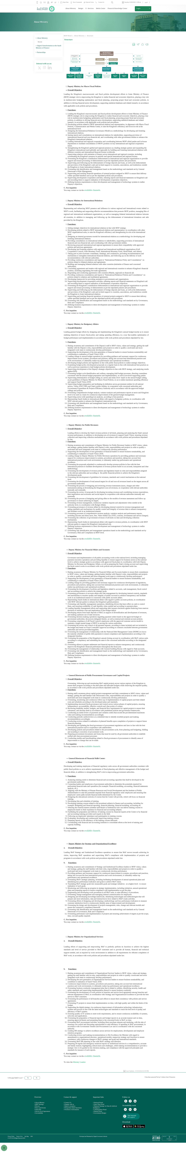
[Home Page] (46, 9)
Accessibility (39, 1113)
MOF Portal (68, 36)
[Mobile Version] (37, 2)
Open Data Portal (99, 1104)
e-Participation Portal (100, 1109)
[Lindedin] (50, 67)
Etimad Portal (98, 1111)
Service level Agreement (42, 1111)
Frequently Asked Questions (73, 1108)
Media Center (100, 8)
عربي (146, 2)
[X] (39, 67)
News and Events (40, 1108)
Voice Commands (77, 2)
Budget (80, 8)
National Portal (98, 1102)
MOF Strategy (39, 1104)
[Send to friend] (138, 44)
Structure (90, 36)
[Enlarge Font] (52, 2)
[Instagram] (44, 68)
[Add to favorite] (41, 2)
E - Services (90, 8)
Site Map (27, 1136)
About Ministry (70, 8)
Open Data (65, 2)
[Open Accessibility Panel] (4, 1148)
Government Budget (100, 1113)
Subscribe (38, 1109)
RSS (32, 1136)
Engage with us (69, 1104)
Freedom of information (72, 1109)
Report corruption (70, 1106)
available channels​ (92, 313)
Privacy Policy (11, 1136)
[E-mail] (44, 2)
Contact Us (68, 1102)
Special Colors (90, 2)
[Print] (133, 44)
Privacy (37, 1106)
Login (138, 8)
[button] (146, 44)
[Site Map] (48, 2)
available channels (92, 190)
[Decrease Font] (55, 2)
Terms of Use (19, 1136)
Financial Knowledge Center (117, 8)
